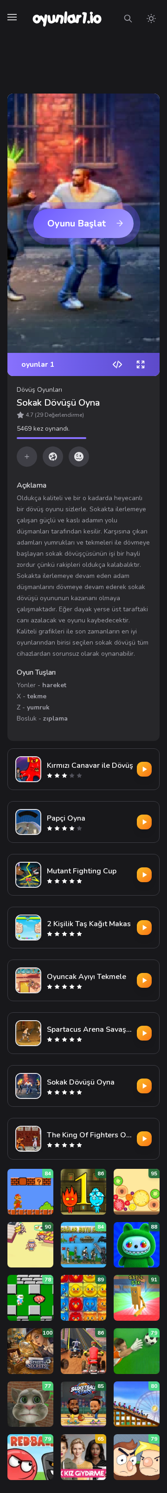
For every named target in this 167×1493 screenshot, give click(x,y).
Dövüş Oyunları (39, 389)
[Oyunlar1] (66, 18)
